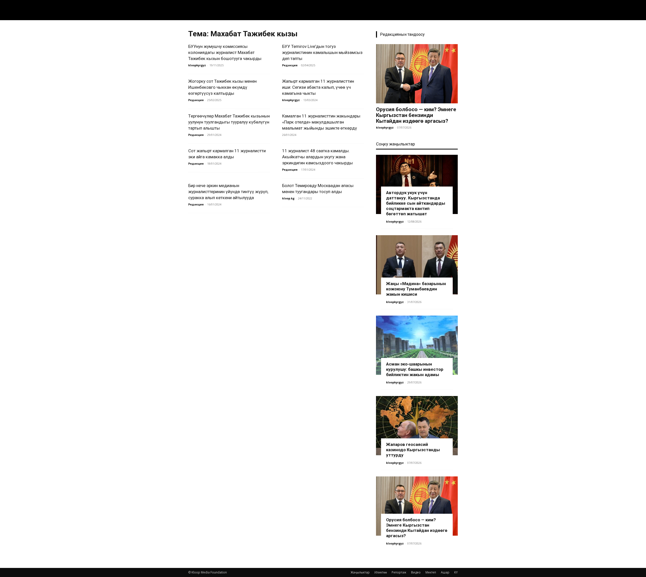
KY (456, 572)
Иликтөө (380, 572)
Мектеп (430, 572)
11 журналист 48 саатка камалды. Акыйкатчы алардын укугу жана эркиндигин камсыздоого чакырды (317, 156)
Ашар (445, 572)
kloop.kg (288, 198)
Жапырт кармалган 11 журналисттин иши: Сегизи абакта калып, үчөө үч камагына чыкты (318, 87)
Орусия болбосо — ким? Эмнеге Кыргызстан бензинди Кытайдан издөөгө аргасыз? (416, 115)
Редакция (290, 65)
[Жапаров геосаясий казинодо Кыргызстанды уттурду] (417, 425)
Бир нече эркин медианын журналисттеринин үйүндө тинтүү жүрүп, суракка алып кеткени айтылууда (228, 191)
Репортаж (399, 572)
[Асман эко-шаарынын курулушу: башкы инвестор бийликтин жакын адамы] (417, 345)
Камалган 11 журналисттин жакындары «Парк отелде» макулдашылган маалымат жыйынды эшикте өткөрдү (321, 122)
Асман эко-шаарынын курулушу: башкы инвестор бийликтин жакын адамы (414, 369)
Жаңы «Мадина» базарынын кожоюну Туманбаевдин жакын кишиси (416, 289)
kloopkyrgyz (197, 65)
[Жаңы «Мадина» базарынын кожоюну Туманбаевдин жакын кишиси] (417, 264)
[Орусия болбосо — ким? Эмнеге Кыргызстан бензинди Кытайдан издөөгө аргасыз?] (417, 73)
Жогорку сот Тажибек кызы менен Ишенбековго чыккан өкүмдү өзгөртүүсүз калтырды (222, 87)
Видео (416, 572)
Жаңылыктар (360, 572)
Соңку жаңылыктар (395, 143)
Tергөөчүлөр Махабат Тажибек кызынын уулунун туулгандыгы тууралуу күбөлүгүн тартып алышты (229, 122)
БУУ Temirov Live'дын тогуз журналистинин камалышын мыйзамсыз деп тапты (322, 52)
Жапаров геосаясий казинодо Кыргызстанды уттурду (413, 450)
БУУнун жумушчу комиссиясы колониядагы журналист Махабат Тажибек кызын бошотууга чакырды (225, 52)
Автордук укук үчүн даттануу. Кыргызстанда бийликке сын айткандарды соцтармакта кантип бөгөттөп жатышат (415, 203)
